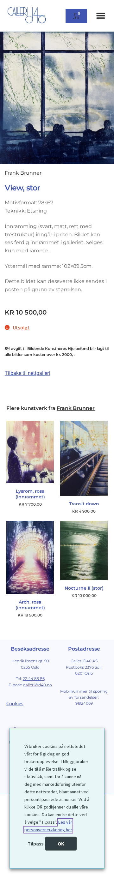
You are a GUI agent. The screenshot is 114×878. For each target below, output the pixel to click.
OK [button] (61, 843)
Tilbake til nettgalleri (27, 373)
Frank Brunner (23, 173)
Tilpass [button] (35, 843)
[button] (100, 16)
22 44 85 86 (34, 678)
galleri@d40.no (37, 685)
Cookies (14, 703)
